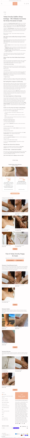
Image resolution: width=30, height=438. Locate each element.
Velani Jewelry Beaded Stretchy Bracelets (20, 229)
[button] (1, 4)
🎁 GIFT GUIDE (4, 394)
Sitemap (3, 412)
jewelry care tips (15, 110)
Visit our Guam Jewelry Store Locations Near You (7, 396)
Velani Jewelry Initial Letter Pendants (6, 245)
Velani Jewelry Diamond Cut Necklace (19, 245)
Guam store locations (12, 141)
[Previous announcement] (1, 1)
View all (15, 304)
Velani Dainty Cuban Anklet (18, 327)
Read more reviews (15, 193)
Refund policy (15, 437)
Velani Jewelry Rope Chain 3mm (6, 229)
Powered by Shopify (10, 437)
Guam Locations (10, 260)
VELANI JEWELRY (6, 437)
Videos (3, 416)
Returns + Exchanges (5, 400)
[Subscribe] (12, 428)
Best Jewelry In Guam (5, 419)
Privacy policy (19, 437)
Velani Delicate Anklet (4, 343)
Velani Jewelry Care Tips (5, 407)
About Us (3, 392)
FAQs (2, 409)
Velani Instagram (19, 260)
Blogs (2, 414)
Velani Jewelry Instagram (5, 402)
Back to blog (15, 160)
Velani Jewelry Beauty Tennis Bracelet (6, 386)
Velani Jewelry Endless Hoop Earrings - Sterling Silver (16, 152)
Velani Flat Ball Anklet (4, 327)
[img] (8, 178)
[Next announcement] (28, 1)
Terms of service (23, 437)
